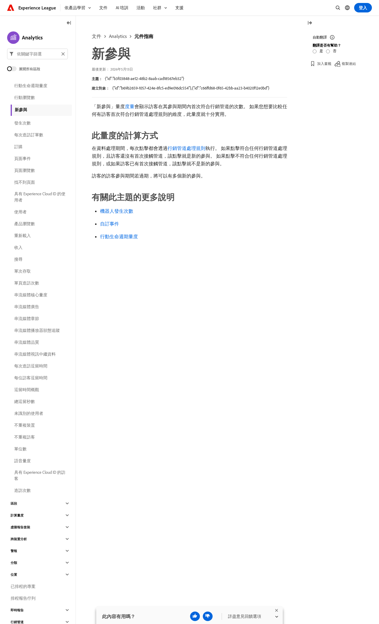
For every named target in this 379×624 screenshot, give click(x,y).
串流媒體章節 (26, 318)
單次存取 (22, 271)
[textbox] (37, 54)
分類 (14, 563)
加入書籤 (324, 63)
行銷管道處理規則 (186, 148)
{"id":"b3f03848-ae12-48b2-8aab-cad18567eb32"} (144, 78)
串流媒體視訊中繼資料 (35, 354)
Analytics (118, 36)
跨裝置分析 (19, 539)
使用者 (20, 212)
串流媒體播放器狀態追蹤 (37, 330)
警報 (14, 551)
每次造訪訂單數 (28, 134)
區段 (14, 503)
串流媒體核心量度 (30, 294)
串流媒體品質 (26, 342)
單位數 (20, 449)
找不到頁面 (24, 182)
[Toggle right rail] (309, 23)
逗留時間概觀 (26, 389)
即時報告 (17, 610)
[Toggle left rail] (69, 23)
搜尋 (18, 259)
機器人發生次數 (116, 211)
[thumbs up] (195, 616)
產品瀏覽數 (24, 223)
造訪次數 (22, 490)
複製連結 (349, 63)
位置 (14, 574)
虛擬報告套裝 (20, 527)
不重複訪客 (24, 437)
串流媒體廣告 (26, 306)
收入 (18, 247)
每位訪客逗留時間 (30, 377)
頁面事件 (22, 158)
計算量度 (17, 515)
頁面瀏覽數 (24, 170)
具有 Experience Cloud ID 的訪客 (39, 475)
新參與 (21, 109)
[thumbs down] (208, 616)
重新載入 (22, 235)
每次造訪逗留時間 (30, 366)
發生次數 (22, 123)
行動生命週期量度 (119, 236)
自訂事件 (109, 224)
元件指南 (143, 36)
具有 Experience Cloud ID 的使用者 (39, 197)
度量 (129, 106)
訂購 (18, 146)
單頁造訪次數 (26, 283)
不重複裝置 (24, 425)
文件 (96, 36)
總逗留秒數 (24, 401)
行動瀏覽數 (24, 97)
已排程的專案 (23, 586)
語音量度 (22, 460)
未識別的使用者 (28, 413)
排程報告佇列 (23, 598)
